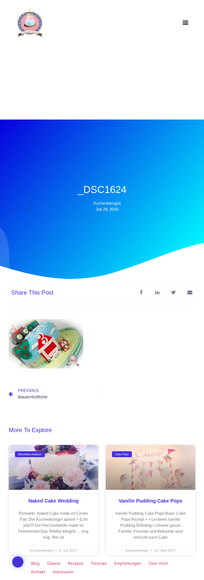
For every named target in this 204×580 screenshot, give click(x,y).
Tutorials (99, 563)
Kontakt (38, 571)
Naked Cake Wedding (53, 501)
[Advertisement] (102, 82)
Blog (35, 563)
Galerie (53, 563)
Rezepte (75, 563)
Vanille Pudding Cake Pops (150, 501)
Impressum (63, 571)
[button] (185, 22)
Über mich (158, 563)
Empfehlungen (127, 563)
